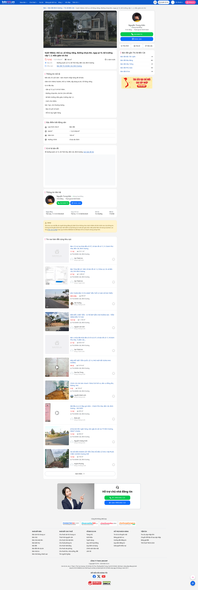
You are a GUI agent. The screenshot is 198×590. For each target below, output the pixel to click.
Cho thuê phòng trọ (65, 543)
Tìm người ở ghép (64, 554)
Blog (59, 2)
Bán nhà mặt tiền (37, 540)
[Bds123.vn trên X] (98, 576)
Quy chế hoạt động (92, 543)
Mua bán (23, 2)
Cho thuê (32, 2)
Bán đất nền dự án (38, 548)
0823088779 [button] (64, 203)
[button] (155, 2)
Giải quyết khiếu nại (120, 546)
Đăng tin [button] (192, 2)
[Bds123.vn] (8, 2)
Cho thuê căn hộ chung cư (67, 534)
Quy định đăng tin (119, 543)
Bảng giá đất (145, 540)
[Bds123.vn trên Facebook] (94, 576)
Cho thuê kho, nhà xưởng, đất (68, 551)
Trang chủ (90, 534)
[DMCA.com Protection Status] (107, 583)
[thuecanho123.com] (89, 523)
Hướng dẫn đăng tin (120, 540)
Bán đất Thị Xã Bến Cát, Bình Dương (69, 66)
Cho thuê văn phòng (65, 548)
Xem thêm (78, 474)
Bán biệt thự (36, 543)
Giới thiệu (90, 537)
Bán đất (34, 546)
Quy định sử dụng (92, 546)
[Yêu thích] (113, 259)
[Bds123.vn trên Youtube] (103, 576)
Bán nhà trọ (35, 551)
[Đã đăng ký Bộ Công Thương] (94, 583)
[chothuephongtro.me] (127, 523)
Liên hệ (89, 551)
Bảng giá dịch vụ (50, 2)
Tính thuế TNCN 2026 (147, 543)
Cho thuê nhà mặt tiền (66, 540)
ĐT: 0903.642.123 (118, 498)
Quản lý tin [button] (164, 2)
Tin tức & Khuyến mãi (120, 534)
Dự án (41, 2)
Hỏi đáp (67, 2)
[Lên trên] (192, 577)
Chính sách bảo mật (93, 548)
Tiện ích (75, 2)
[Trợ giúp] (192, 583)
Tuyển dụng (90, 540)
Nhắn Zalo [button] (77, 203)
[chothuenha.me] (108, 523)
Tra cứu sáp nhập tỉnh (147, 534)
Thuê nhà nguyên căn (66, 537)
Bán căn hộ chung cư (38, 534)
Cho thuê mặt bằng (65, 546)
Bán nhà (34, 537)
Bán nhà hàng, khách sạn (40, 554)
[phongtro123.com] (71, 523)
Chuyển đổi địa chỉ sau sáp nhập (151, 537)
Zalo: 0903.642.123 (118, 503)
